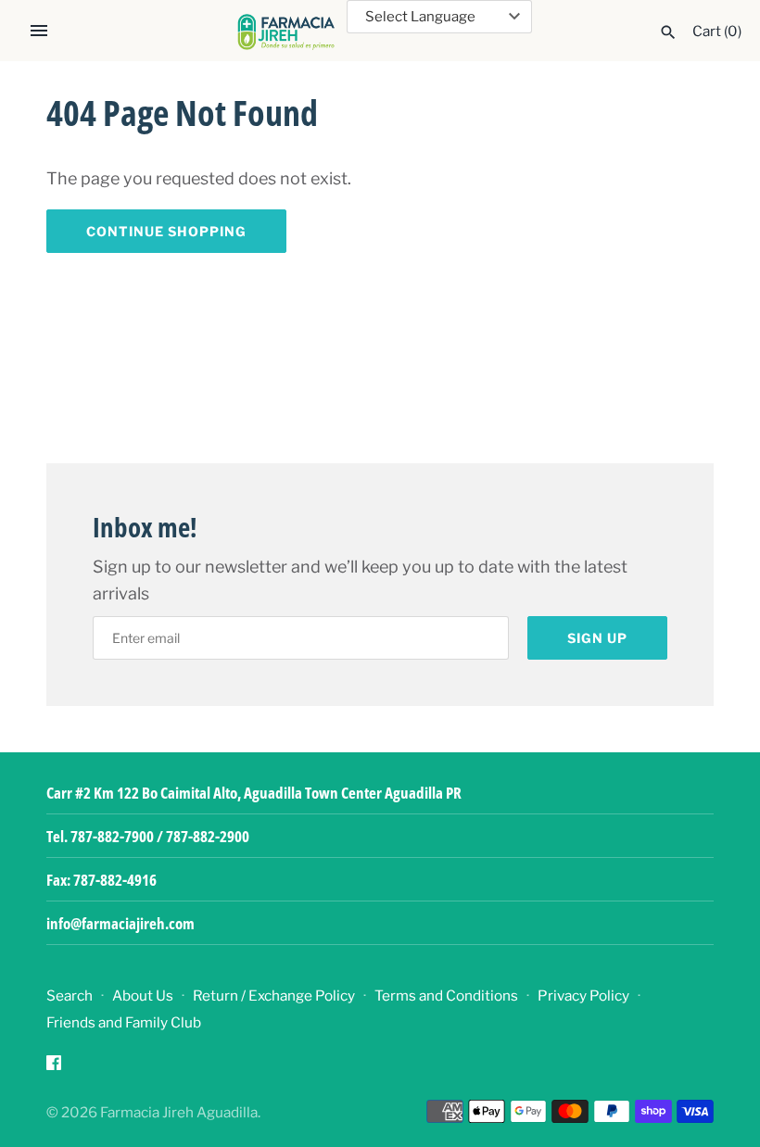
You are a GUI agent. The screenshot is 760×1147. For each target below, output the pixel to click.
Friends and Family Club (123, 1022)
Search (69, 995)
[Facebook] (53, 1068)
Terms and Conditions (446, 995)
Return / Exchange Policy (274, 995)
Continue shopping (166, 231)
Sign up (597, 638)
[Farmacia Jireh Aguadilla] (286, 32)
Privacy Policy (583, 995)
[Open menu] (39, 30)
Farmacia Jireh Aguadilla (179, 1112)
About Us (142, 995)
